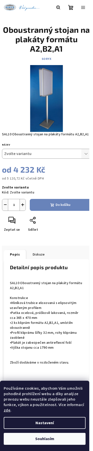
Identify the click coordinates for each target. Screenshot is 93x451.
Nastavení (44, 423)
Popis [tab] (15, 254)
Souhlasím (44, 439)
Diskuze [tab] (39, 254)
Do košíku (63, 204)
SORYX (47, 59)
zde (7, 410)
